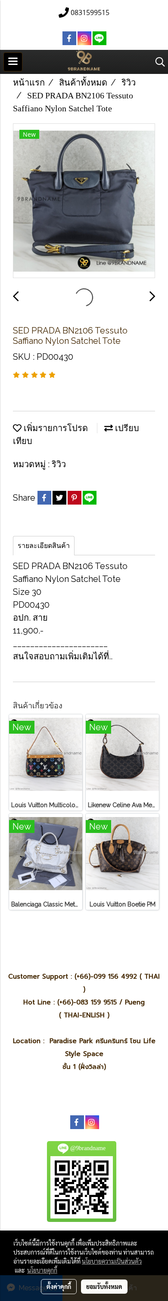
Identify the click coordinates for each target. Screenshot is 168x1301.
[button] (157, 62)
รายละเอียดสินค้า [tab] (44, 546)
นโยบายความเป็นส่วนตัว (112, 1261)
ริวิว (59, 464)
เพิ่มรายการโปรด (55, 428)
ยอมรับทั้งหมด (104, 1286)
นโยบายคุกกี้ (42, 1270)
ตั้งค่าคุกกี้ (59, 1286)
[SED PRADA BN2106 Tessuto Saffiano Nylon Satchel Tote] (84, 201)
